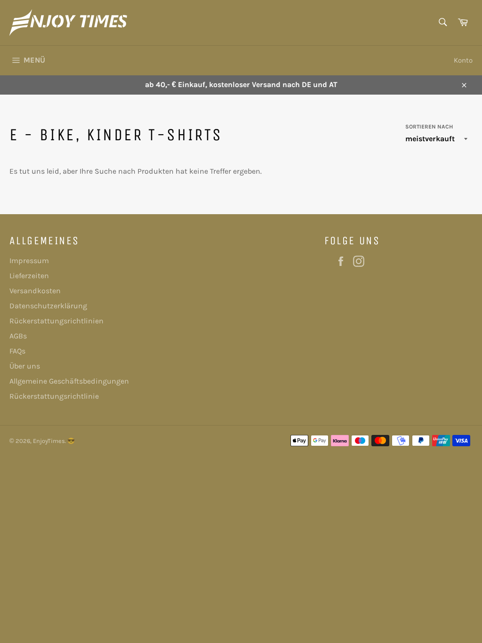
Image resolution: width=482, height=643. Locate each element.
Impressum (29, 260)
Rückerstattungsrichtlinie (54, 396)
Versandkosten (35, 290)
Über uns (24, 366)
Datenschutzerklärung (48, 305)
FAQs (17, 350)
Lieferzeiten (29, 275)
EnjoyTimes (49, 440)
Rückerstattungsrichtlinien (56, 320)
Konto (463, 60)
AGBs (18, 335)
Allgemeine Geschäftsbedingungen (69, 381)
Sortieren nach (429, 126)
